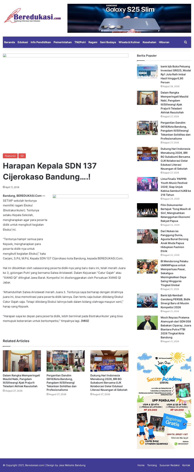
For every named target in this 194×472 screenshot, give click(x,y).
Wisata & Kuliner (129, 42)
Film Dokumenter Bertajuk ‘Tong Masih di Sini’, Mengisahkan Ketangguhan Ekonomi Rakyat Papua (176, 212)
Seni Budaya (108, 42)
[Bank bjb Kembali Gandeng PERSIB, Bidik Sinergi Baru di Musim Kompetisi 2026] (147, 300)
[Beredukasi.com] (32, 15)
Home (141, 465)
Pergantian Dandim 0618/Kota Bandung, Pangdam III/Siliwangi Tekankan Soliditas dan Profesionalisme (62, 382)
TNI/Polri (80, 42)
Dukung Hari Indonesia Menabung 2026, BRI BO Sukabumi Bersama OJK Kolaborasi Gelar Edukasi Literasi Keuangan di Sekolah (109, 382)
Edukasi (23, 42)
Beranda (9, 42)
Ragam (92, 42)
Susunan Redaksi (170, 465)
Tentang (152, 465)
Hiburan (164, 42)
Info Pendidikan (41, 42)
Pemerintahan (63, 42)
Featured (10, 155)
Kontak (186, 465)
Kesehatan (149, 42)
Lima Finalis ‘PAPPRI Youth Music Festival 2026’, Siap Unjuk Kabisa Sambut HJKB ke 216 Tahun (176, 186)
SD (22, 155)
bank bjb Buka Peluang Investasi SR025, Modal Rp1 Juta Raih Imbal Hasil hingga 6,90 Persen (176, 74)
